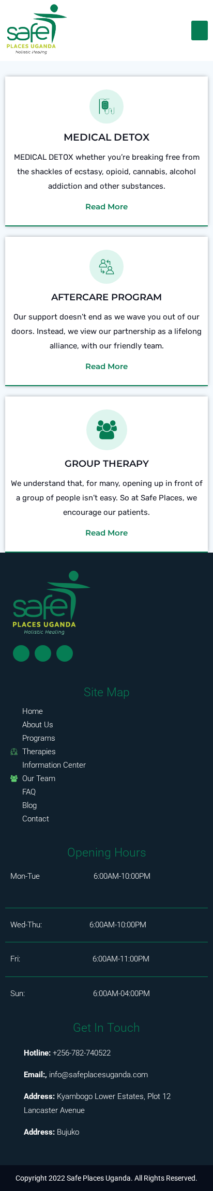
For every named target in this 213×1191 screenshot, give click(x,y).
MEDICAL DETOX (106, 137)
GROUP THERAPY (107, 463)
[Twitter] (43, 653)
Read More (106, 206)
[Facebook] (21, 653)
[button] (199, 30)
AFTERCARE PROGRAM (106, 297)
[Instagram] (64, 653)
